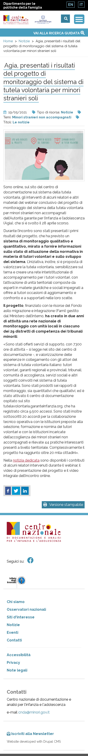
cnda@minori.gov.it (34, 712)
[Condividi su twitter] (16, 491)
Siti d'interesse (21, 617)
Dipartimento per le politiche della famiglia (22, 5)
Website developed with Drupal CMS (34, 741)
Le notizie (21, 122)
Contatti (14, 640)
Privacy (13, 662)
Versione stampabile (66, 504)
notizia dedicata (26, 460)
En (70, 4)
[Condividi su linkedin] (25, 491)
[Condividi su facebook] (8, 491)
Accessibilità (18, 655)
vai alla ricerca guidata (57, 33)
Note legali (17, 670)
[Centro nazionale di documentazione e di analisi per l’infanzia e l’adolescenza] (15, 19)
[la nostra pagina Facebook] (30, 560)
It (81, 4)
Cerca (65, 18)
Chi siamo (16, 602)
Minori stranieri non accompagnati (41, 117)
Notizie (24, 41)
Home (8, 41)
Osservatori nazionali (26, 609)
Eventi (12, 632)
